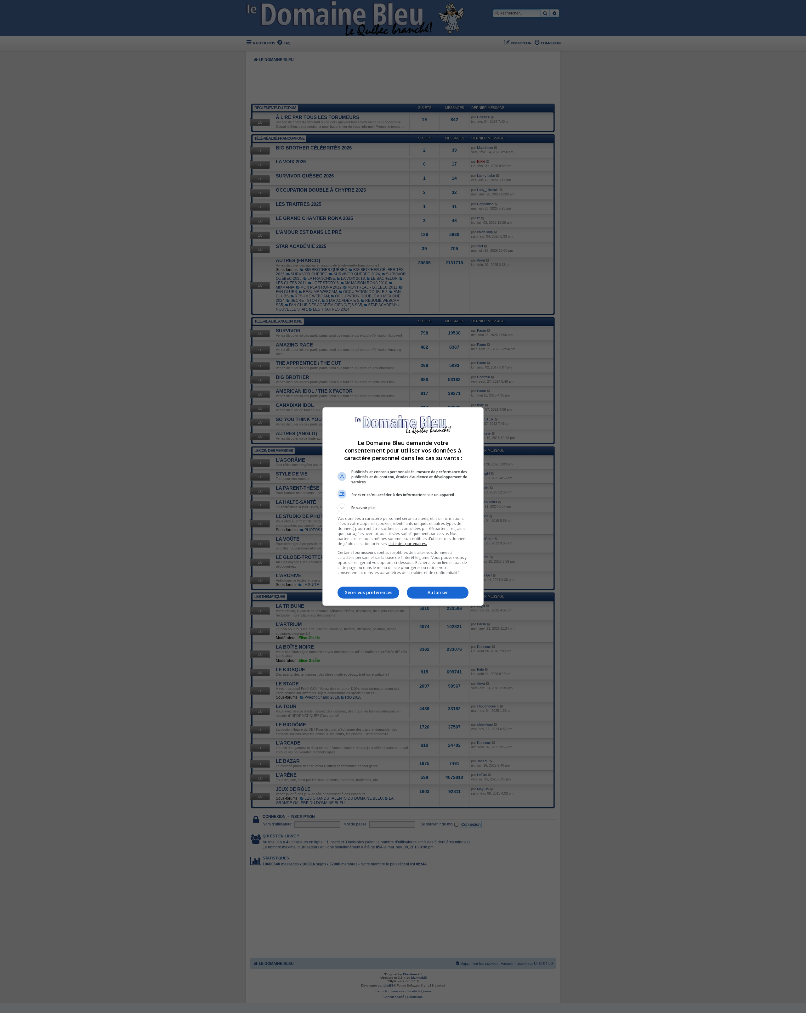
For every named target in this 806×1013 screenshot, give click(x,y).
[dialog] (403, 506)
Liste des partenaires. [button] (408, 543)
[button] (403, 508)
